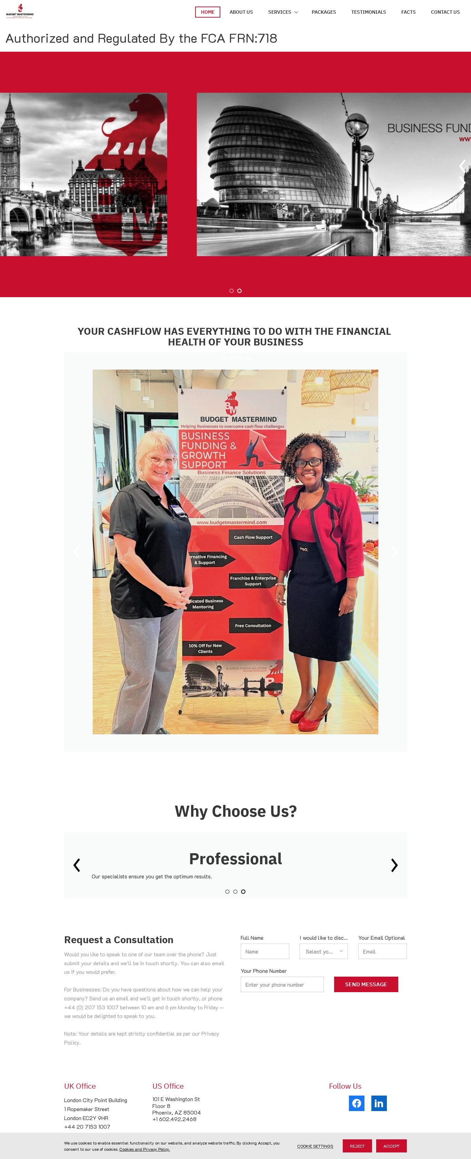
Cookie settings (315, 1146)
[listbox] (324, 951)
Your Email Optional (381, 937)
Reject (357, 1146)
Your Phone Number (264, 970)
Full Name (252, 937)
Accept (391, 1146)
